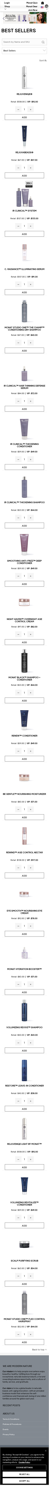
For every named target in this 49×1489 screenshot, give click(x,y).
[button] (42, 3)
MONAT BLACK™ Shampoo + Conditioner (24, 678)
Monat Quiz (31, 2)
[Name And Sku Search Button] (43, 42)
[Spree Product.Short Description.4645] (24, 1011)
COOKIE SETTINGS (24, 1467)
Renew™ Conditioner (24, 736)
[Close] (46, 1451)
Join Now (32, 10)
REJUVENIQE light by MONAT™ (24, 1144)
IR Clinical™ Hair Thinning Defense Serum (24, 387)
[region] (24, 1466)
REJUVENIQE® (24, 94)
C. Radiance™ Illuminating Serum (24, 269)
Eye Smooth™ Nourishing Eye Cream (24, 912)
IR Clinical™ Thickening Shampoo (24, 502)
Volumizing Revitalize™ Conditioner (24, 1203)
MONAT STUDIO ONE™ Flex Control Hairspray (24, 1320)
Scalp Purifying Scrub (24, 1261)
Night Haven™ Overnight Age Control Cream (24, 620)
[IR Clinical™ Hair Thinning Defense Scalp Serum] (24, 369)
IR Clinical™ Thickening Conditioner (24, 445)
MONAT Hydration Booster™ (24, 969)
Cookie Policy (24, 1462)
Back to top (38, 1349)
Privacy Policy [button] (9, 1434)
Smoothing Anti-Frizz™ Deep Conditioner (24, 562)
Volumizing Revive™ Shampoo (24, 1027)
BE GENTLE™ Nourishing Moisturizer (24, 794)
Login (7, 2)
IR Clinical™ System (24, 211)
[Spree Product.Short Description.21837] (24, 1302)
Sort (41, 60)
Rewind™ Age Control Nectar (24, 852)
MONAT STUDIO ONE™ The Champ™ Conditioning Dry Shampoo (24, 328)
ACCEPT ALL (24, 1481)
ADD (24, 117)
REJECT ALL (24, 1474)
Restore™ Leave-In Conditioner (24, 1086)
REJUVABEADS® (24, 152)
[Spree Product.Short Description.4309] (24, 952)
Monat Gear (31, 6)
